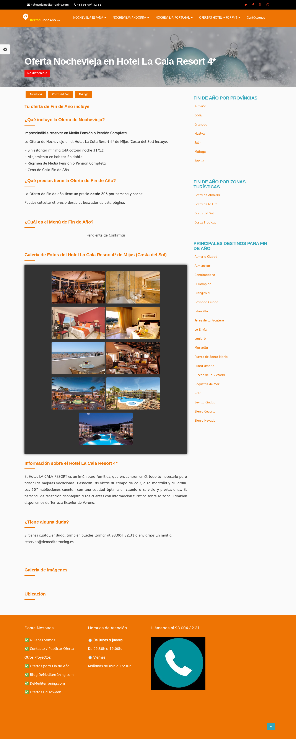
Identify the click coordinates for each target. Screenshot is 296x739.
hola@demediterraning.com (49, 4)
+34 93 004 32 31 (88, 4)
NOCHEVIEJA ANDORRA (130, 18)
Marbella (201, 348)
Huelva (200, 133)
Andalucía (36, 94)
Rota (198, 393)
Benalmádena (205, 275)
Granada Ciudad (206, 302)
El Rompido (203, 284)
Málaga (83, 94)
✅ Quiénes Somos (39, 640)
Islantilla (201, 311)
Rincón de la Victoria (210, 375)
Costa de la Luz (206, 204)
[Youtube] (260, 5)
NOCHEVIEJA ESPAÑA (88, 18)
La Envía (201, 329)
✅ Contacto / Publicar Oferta (49, 649)
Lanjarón (201, 339)
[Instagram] (268, 5)
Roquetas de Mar (207, 384)
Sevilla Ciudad (205, 402)
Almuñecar (202, 266)
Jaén (198, 143)
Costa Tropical (205, 222)
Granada (201, 124)
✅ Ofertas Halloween (42, 692)
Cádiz (199, 115)
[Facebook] (253, 5)
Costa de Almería (207, 195)
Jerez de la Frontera (209, 320)
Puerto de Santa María (211, 357)
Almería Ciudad (206, 257)
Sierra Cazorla (205, 411)
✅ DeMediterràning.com (44, 683)
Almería (200, 106)
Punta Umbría (205, 366)
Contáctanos (256, 18)
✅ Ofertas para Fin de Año (47, 666)
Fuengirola (202, 293)
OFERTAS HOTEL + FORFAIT (218, 18)
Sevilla (200, 161)
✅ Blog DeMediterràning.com (49, 675)
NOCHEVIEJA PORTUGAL (173, 18)
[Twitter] (246, 5)
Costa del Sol (60, 94)
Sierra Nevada (205, 421)
